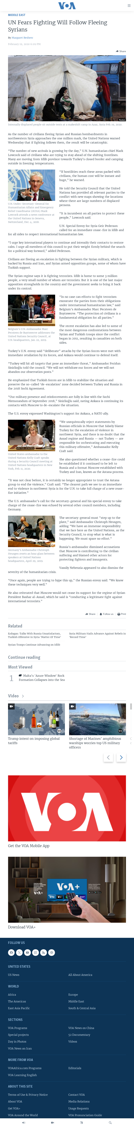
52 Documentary (79, 1034)
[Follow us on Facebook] (11, 952)
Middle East (16, 15)
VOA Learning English (22, 1075)
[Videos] (52, 1122)
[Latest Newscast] (23, 1122)
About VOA (15, 1101)
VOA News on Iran (20, 1048)
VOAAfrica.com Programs (25, 1068)
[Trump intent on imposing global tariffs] (36, 719)
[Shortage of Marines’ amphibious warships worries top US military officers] (97, 719)
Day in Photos (17, 1041)
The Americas (17, 1001)
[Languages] (81, 1122)
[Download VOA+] (67, 890)
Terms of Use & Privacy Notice (28, 1094)
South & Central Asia (82, 1008)
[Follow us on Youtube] (27, 952)
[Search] (110, 1122)
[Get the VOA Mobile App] (67, 808)
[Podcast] (51, 952)
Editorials (74, 1068)
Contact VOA (76, 1094)
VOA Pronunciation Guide (85, 1115)
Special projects (18, 1034)
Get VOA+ (14, 1108)
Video (13, 696)
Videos (72, 1041)
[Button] (121, 51)
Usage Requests (78, 1108)
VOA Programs (17, 1028)
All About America (80, 975)
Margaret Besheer (22, 37)
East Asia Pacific (19, 1008)
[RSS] (43, 952)
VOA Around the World (23, 1115)
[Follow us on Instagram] (35, 952)
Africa (12, 994)
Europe (73, 994)
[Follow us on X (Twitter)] (19, 952)
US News (13, 975)
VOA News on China (81, 1028)
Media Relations (79, 1101)
